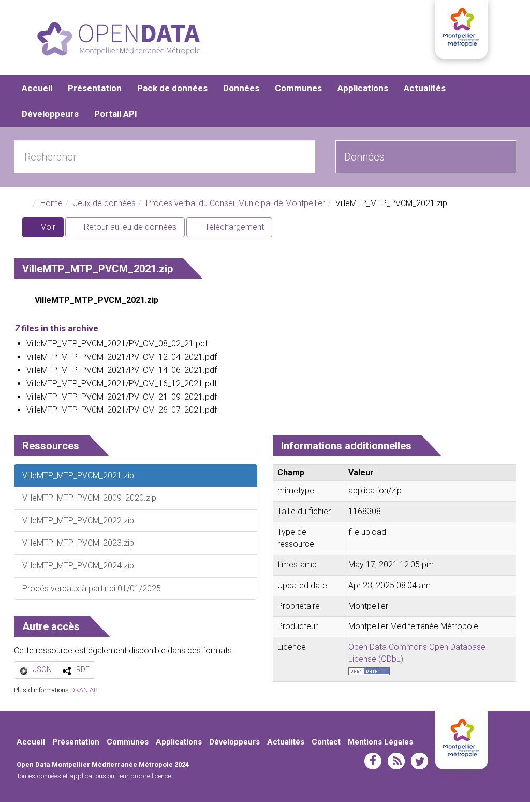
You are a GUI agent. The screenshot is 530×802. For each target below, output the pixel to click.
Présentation (95, 88)
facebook (372, 761)
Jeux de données (104, 203)
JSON (42, 669)
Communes (298, 88)
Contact (326, 742)
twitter (419, 761)
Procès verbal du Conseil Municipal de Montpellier (235, 203)
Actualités (425, 88)
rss (396, 761)
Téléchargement (233, 227)
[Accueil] (119, 38)
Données (241, 88)
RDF (83, 669)
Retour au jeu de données (129, 227)
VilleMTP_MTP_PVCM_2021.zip (96, 300)
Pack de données (172, 88)
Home (51, 203)
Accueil (37, 88)
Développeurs (50, 114)
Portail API (115, 114)
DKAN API (84, 690)
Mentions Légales (380, 742)
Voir (51, 229)
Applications (362, 88)
